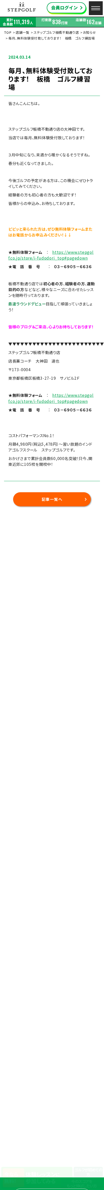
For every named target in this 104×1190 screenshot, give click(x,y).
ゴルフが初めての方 (88, 1172)
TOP (7, 32)
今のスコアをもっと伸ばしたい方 (82, 1183)
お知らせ (89, 32)
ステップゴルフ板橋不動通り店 (56, 32)
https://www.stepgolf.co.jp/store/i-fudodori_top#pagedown (51, 255)
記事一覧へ (52, 499)
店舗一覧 (23, 32)
